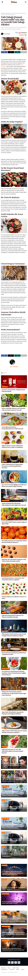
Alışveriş (4, 461)
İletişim (22, 969)
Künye (9, 968)
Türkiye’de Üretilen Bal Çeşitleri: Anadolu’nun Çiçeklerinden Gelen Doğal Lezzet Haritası (14, 693)
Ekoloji (4, 405)
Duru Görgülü (7, 33)
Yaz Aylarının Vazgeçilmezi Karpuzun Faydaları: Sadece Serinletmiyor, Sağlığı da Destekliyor (14, 673)
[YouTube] (19, 962)
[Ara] (25, 2)
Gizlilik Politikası (15, 968)
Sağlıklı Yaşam (5, 481)
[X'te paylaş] (11, 52)
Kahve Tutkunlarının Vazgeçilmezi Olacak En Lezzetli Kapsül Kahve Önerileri (12, 466)
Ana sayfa (3, 13)
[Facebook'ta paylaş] (4, 52)
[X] (12, 962)
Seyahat (4, 612)
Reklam (17, 969)
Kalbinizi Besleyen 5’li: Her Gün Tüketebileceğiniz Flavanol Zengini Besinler (12, 751)
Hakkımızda (3, 968)
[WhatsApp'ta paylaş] (17, 52)
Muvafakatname (4, 969)
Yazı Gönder (11, 969)
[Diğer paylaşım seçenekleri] (24, 52)
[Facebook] (9, 962)
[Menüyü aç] (2, 2)
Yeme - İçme (8, 13)
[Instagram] (15, 962)
